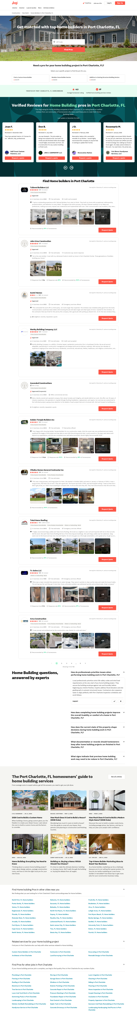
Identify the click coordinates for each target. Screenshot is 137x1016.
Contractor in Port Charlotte (60, 952)
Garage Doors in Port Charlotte (61, 979)
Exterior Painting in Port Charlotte (62, 986)
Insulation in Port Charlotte (98, 997)
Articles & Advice (48, 8)
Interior (14, 8)
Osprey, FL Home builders (59, 914)
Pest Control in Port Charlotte (61, 1000)
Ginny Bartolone (56, 857)
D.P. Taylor (93, 857)
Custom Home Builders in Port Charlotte (26, 952)
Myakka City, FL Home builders (61, 918)
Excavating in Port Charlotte (98, 952)
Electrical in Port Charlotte (21, 986)
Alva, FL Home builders (96, 907)
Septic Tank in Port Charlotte (60, 1004)
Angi (90, 814)
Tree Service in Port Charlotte (22, 989)
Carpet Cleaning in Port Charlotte (100, 993)
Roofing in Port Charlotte (21, 982)
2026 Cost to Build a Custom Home (27, 817)
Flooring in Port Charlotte (97, 986)
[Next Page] (85, 663)
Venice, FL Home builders (21, 907)
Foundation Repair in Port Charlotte (63, 997)
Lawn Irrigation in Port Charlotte (100, 975)
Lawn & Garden (31, 8)
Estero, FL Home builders (97, 929)
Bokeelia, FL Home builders (60, 907)
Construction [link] (16, 13)
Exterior (21, 8)
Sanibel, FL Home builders (97, 922)
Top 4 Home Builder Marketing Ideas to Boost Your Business (106, 862)
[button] (38, 216)
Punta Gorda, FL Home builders (23, 903)
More (39, 8)
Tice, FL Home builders (58, 929)
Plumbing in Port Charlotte (21, 975)
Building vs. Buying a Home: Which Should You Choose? (65, 862)
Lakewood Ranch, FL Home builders (63, 922)
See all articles (116, 777)
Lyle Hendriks (17, 814)
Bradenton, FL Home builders (99, 903)
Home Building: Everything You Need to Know (29, 862)
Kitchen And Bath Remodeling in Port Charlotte (29, 1004)
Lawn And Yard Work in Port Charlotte (26, 993)
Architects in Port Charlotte (22, 955)
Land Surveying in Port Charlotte (62, 955)
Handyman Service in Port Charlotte (25, 1007)
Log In (109, 3)
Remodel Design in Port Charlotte (100, 955)
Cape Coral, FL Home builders (22, 929)
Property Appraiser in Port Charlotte (101, 1000)
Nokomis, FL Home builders (60, 900)
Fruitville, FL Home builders (98, 900)
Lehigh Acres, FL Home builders (99, 911)
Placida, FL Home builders (21, 914)
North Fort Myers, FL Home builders (63, 911)
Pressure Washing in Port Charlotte (62, 993)
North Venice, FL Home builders (23, 932)
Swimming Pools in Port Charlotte (24, 997)
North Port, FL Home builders (22, 900)
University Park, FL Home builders (100, 925)
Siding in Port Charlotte (96, 982)
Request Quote (107, 230)
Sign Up (120, 3)
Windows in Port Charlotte (59, 982)
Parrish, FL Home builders (97, 932)
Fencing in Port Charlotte (21, 979)
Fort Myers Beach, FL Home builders (101, 914)
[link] (7, 153)
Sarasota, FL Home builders (60, 903)
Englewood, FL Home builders (22, 911)
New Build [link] (25, 13)
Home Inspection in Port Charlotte (100, 989)
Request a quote (18, 158)
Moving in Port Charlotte (59, 975)
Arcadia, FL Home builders (21, 922)
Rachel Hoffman (56, 814)
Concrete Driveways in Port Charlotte (63, 1007)
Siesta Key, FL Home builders (60, 932)
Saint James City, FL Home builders (63, 925)
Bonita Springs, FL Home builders (100, 918)
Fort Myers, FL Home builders (22, 925)
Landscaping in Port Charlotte (23, 1000)
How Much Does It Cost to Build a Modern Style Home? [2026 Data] (106, 818)
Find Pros (68, 49)
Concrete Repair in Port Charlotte (62, 989)
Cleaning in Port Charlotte (97, 979)
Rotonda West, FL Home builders (24, 918)
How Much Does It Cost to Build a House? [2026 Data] (68, 818)
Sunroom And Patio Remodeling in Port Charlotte (106, 1004)
